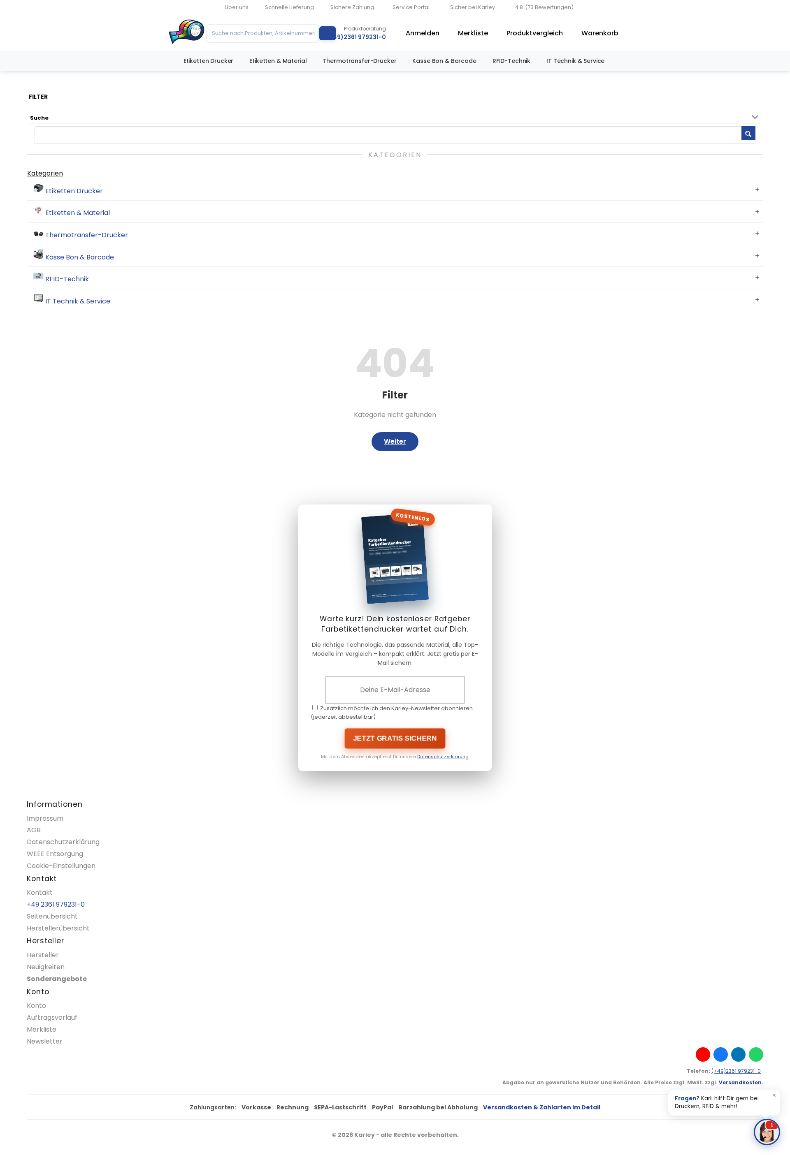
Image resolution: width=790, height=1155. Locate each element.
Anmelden (422, 33)
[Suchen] (327, 33)
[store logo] (187, 33)
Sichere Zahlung (352, 7)
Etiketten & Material (278, 61)
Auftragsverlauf (52, 1017)
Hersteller (43, 955)
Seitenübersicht (52, 916)
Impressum (45, 818)
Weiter (395, 441)
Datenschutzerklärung (443, 756)
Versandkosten (740, 1082)
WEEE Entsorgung (55, 854)
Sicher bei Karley (472, 7)
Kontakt (40, 892)
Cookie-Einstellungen (61, 865)
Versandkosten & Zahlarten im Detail (541, 1107)
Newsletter (45, 1041)
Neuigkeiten (46, 967)
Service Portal (411, 7)
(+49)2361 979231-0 (736, 1070)
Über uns (237, 7)
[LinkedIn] (738, 1054)
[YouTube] (703, 1054)
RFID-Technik (511, 61)
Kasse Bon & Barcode (444, 61)
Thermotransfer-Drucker (360, 61)
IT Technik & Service (575, 61)
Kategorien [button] (45, 173)
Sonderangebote (57, 979)
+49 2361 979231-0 (56, 904)
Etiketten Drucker (209, 61)
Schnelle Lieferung (289, 7)
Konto (36, 1005)
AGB (34, 830)
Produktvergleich (535, 33)
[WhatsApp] (756, 1054)
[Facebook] (720, 1054)
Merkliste (473, 33)
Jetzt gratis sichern (395, 738)
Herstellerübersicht (58, 928)
